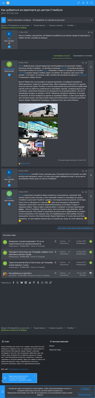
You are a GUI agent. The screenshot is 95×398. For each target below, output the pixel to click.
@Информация (24, 174)
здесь (45, 70)
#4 (86, 192)
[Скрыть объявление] (91, 20)
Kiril (4, 13)
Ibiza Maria (12, 275)
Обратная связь (55, 350)
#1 (92, 32)
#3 (86, 171)
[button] (3, 3)
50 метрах (82, 75)
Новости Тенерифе (38, 246)
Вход (3, 381)
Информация (13, 246)
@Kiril (21, 66)
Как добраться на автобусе (20, 273)
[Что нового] (87, 3)
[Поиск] (91, 3)
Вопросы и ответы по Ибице (38, 275)
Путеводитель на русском (18, 369)
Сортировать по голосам (82, 56)
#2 (86, 63)
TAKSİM (21, 73)
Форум (51, 346)
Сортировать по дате (62, 56)
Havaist (63, 68)
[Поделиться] (88, 32)
